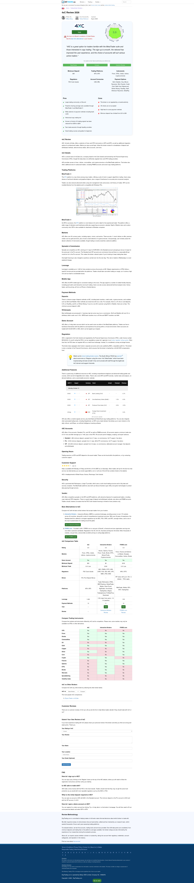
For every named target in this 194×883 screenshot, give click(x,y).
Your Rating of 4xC (67, 728)
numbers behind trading (109, 5)
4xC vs (64, 691)
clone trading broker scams (90, 356)
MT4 (65, 177)
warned (119, 356)
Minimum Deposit (73, 71)
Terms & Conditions (67, 847)
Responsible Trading (67, 849)
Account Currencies (96, 79)
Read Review (73, 65)
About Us (93, 847)
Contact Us (86, 847)
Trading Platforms (97, 71)
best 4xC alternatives (77, 39)
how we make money (95, 5)
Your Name (65, 745)
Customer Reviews (120, 65)
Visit (79, 32)
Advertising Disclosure (80, 849)
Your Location (66, 752)
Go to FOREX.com (71, 537)
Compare (97, 65)
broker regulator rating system (120, 340)
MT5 (77, 223)
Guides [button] (97, 2)
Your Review (65, 735)
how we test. (77, 841)
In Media (99, 847)
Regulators (73, 79)
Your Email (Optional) (68, 758)
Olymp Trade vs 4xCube (71, 698)
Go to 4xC (97, 881)
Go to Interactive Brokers (73, 525)
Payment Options (120, 79)
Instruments (120, 71)
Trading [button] (90, 2)
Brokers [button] (82, 2)
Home (67, 8)
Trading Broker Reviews (76, 8)
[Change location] (63, 8)
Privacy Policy (78, 847)
